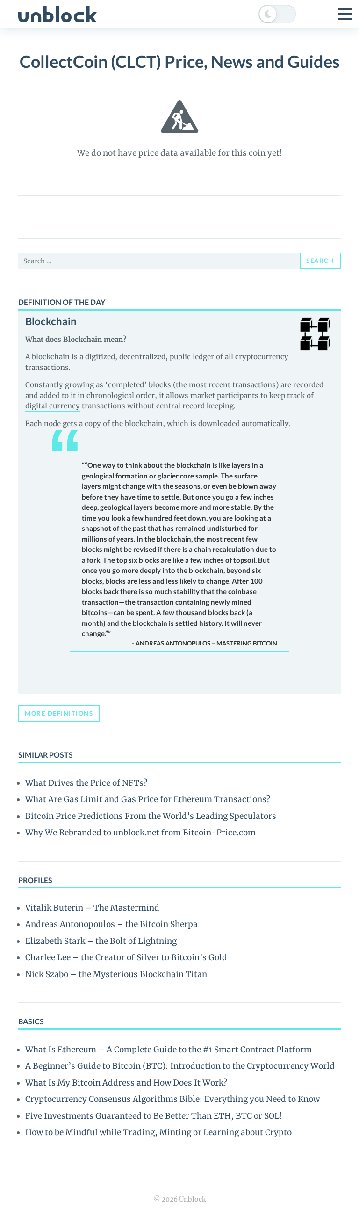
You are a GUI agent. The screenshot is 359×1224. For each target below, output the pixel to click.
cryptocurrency (261, 356)
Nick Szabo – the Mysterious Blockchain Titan (116, 974)
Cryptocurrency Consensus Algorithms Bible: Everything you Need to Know (172, 1099)
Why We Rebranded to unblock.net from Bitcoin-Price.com (140, 832)
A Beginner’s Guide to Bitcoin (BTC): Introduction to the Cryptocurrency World (180, 1066)
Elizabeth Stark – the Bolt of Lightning (101, 941)
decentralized (142, 356)
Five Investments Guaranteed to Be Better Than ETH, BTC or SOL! (153, 1116)
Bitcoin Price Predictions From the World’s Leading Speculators (150, 816)
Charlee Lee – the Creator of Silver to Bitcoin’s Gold (126, 957)
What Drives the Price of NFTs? (86, 783)
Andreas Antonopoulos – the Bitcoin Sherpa (111, 924)
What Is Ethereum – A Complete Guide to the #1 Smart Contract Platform (168, 1049)
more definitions (59, 713)
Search (320, 260)
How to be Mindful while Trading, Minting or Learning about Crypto (158, 1132)
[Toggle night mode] (277, 14)
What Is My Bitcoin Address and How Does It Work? (126, 1083)
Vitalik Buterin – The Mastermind (92, 908)
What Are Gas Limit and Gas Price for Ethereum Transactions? (147, 799)
